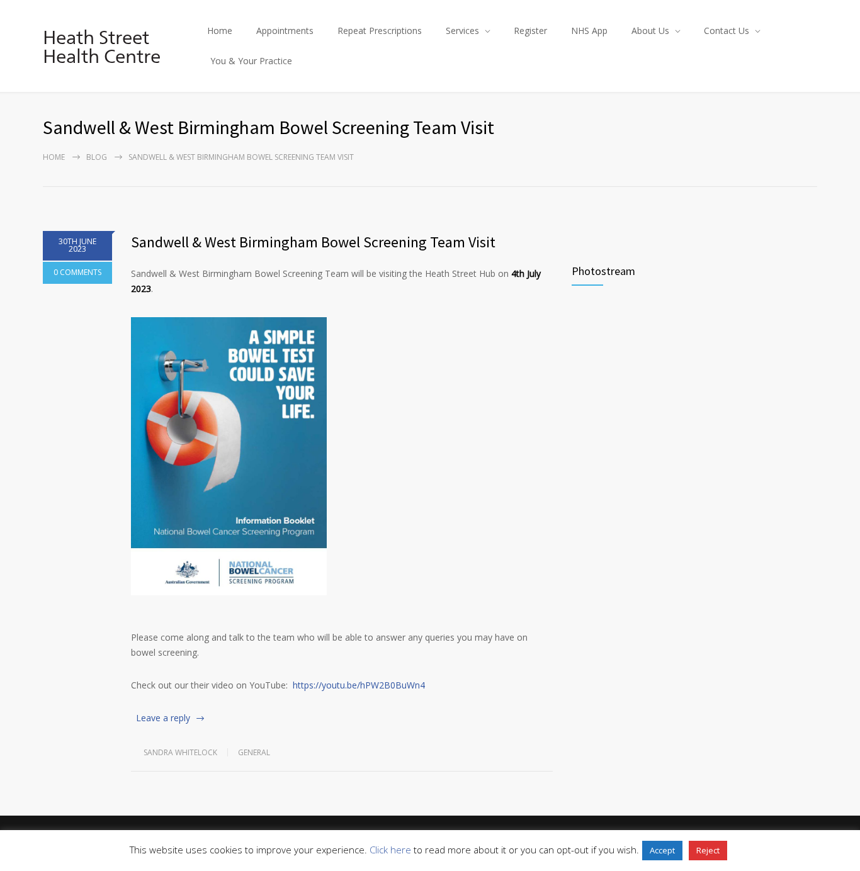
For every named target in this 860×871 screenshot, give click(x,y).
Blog (96, 157)
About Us (650, 31)
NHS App (589, 31)
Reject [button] (708, 850)
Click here (390, 849)
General (254, 752)
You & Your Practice (251, 61)
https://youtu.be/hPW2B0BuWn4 (359, 685)
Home (219, 31)
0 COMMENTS (77, 272)
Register (530, 31)
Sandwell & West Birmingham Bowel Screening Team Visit (313, 242)
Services (462, 31)
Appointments (285, 31)
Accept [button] (662, 850)
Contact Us (726, 31)
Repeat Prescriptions (379, 31)
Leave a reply (163, 718)
